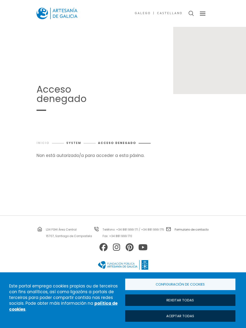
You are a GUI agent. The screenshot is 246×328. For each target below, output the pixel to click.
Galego (143, 13)
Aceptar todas (180, 316)
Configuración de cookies (180, 284)
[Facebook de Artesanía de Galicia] (103, 248)
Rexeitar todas (180, 300)
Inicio (43, 143)
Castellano (170, 13)
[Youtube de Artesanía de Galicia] (142, 248)
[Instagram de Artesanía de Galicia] (116, 248)
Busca (191, 13)
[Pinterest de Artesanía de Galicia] (129, 248)
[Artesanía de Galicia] (57, 13)
